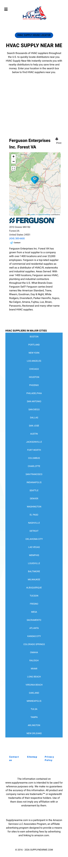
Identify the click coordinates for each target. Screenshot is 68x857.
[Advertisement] (34, 101)
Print (59, 143)
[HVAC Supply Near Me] (34, 20)
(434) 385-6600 (17, 238)
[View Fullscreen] (13, 168)
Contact (17, 242)
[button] (35, 180)
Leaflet (32, 214)
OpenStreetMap (44, 214)
